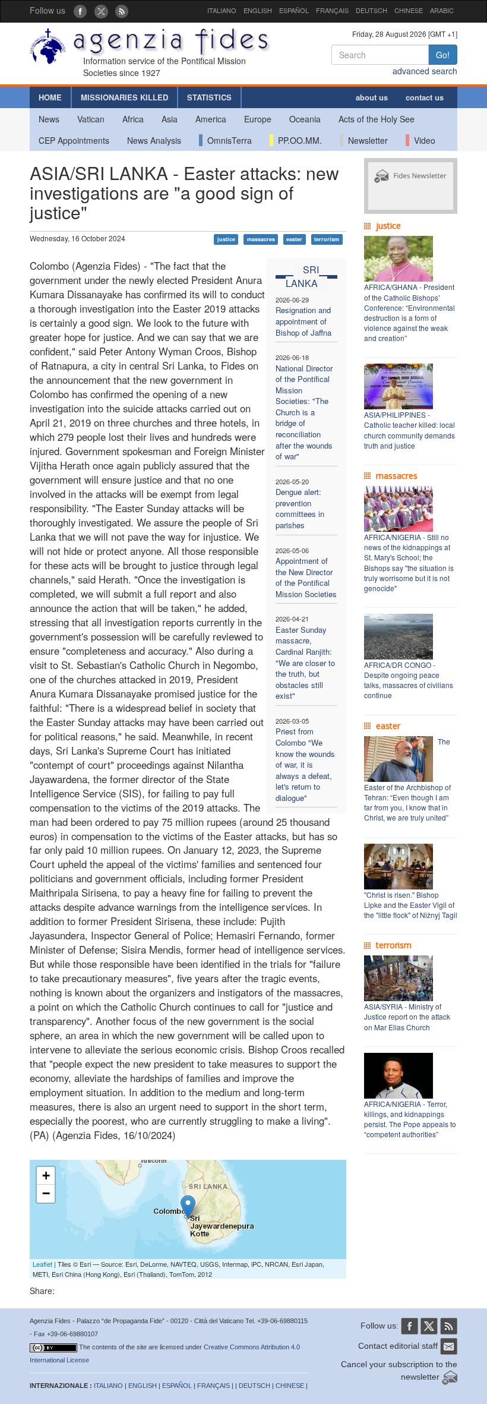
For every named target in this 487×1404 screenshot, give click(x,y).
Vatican (91, 119)
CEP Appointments (74, 140)
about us (372, 97)
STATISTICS (209, 97)
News (49, 119)
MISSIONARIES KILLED (124, 97)
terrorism (326, 239)
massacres (261, 239)
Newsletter (365, 140)
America (210, 119)
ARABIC (442, 10)
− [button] (46, 1193)
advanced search (425, 71)
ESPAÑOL (294, 10)
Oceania (305, 119)
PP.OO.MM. (297, 140)
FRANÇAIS (332, 10)
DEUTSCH (371, 10)
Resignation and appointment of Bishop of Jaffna (303, 320)
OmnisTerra (227, 140)
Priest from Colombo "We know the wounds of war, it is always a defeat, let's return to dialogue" (305, 764)
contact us (425, 97)
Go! (443, 55)
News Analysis (154, 140)
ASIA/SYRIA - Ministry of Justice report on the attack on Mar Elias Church (407, 1016)
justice (226, 239)
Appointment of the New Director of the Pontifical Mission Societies (306, 577)
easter (294, 239)
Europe (257, 119)
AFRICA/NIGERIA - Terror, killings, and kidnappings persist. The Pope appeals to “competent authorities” (410, 1119)
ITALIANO (221, 10)
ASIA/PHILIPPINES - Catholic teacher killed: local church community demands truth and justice (409, 429)
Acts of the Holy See (377, 119)
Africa (133, 119)
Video (422, 140)
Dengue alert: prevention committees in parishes (300, 508)
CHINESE (408, 10)
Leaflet (42, 1264)
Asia (170, 119)
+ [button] (46, 1175)
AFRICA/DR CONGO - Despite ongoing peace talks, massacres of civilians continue (408, 680)
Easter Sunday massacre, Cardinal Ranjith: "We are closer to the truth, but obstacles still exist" (305, 662)
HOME (50, 97)
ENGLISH (258, 10)
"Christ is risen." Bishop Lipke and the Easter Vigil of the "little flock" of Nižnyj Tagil (410, 904)
